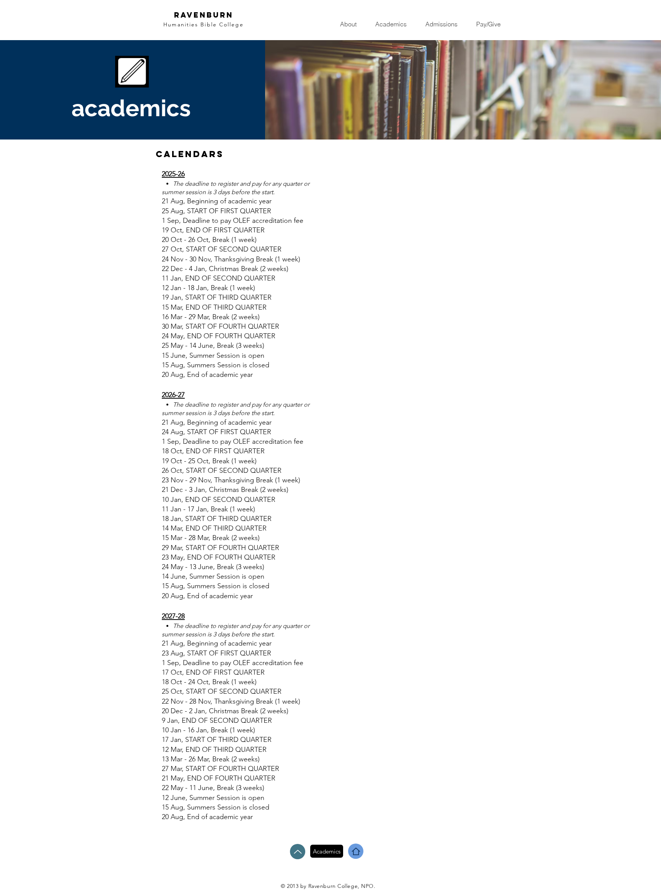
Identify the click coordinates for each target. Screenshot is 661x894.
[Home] (355, 851)
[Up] (297, 851)
